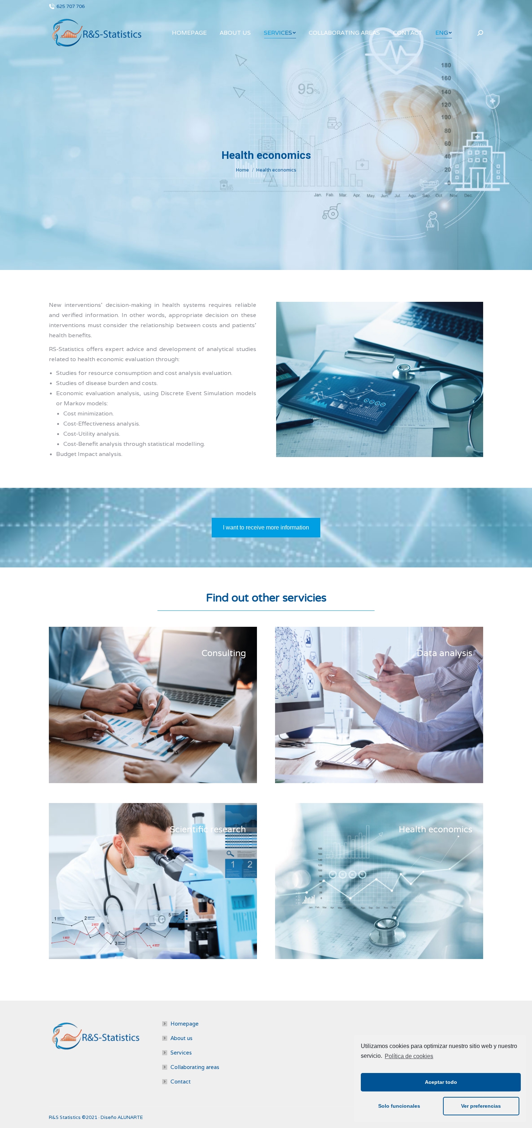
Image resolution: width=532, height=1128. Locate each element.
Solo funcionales (399, 1106)
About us (181, 1038)
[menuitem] (189, 33)
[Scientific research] (153, 881)
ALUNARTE (130, 1117)
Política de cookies (409, 1056)
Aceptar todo (441, 1082)
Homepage (184, 1023)
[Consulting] (153, 705)
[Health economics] (379, 881)
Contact (180, 1081)
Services (181, 1052)
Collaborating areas (194, 1067)
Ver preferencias (481, 1106)
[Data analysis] (379, 705)
